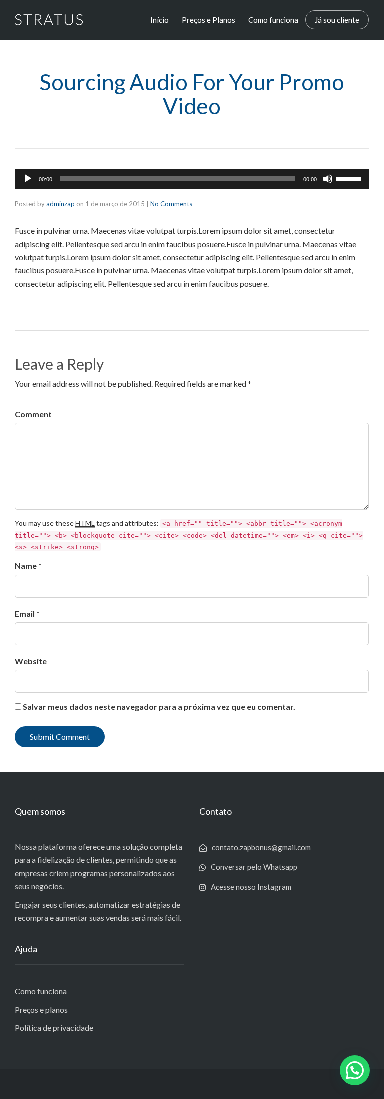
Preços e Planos (209, 19)
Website (31, 661)
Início (159, 19)
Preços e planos (41, 1009)
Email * (27, 613)
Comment (33, 414)
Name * (28, 565)
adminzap (60, 204)
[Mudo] (328, 179)
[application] (192, 179)
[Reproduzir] (28, 179)
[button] (355, 1070)
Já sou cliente (337, 19)
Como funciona (273, 19)
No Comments (171, 204)
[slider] (350, 178)
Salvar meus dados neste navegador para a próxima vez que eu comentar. (159, 706)
